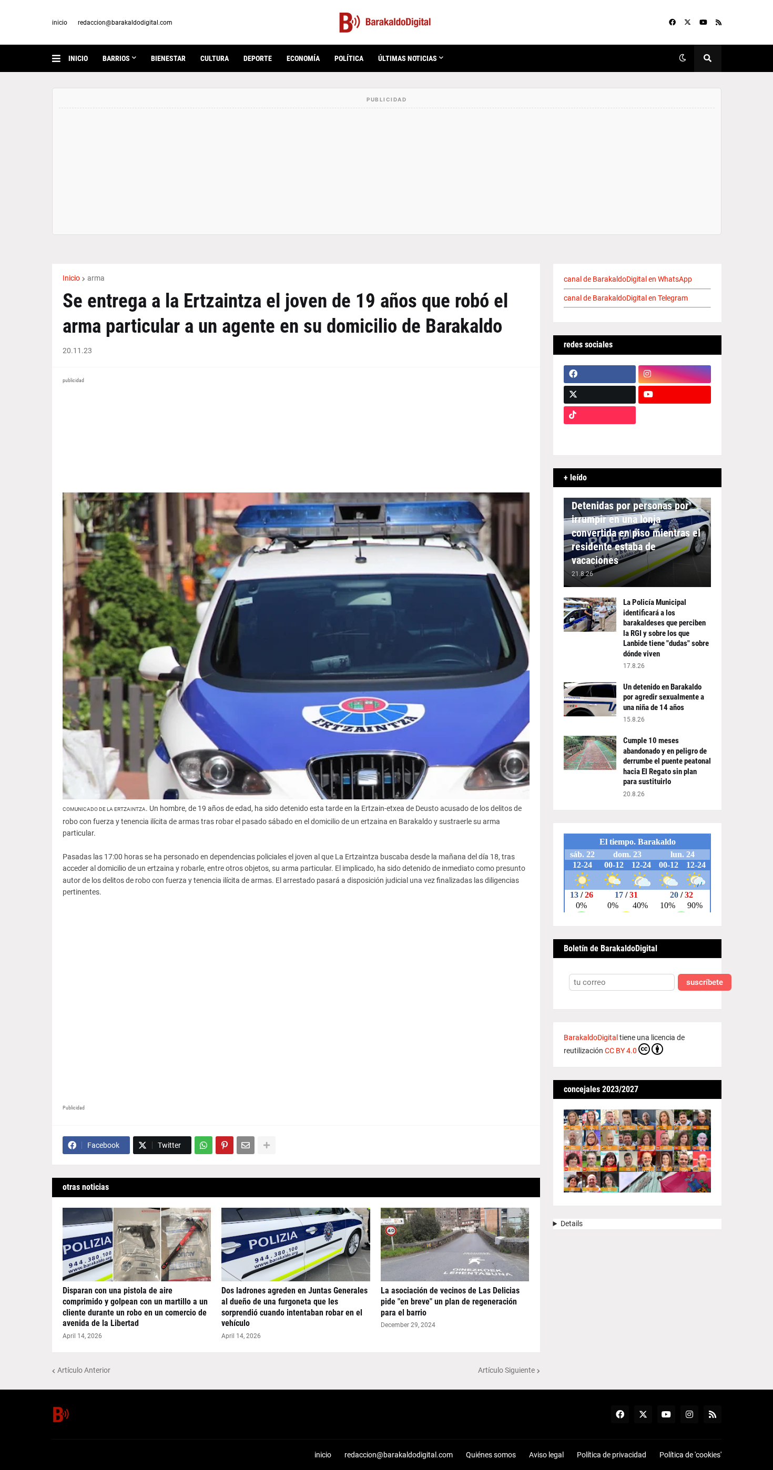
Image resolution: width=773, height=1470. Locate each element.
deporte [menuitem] (257, 58)
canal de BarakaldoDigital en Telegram (626, 298)
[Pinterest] (224, 1145)
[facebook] (672, 22)
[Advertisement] (296, 996)
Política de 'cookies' (690, 1455)
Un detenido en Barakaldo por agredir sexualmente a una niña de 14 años (663, 697)
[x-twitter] (687, 22)
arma (96, 278)
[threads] (674, 436)
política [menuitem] (348, 58)
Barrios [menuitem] (116, 58)
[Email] (246, 1145)
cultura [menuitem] (214, 58)
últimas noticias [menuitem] (407, 58)
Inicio (71, 278)
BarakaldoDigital (591, 1037)
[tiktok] (600, 415)
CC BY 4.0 (621, 1050)
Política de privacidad (611, 1455)
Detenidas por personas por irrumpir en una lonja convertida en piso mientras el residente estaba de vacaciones (636, 533)
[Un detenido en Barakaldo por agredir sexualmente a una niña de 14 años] (590, 699)
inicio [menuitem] (78, 58)
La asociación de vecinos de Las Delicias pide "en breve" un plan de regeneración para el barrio (450, 1302)
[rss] (718, 22)
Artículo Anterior (83, 1370)
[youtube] (703, 22)
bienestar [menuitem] (168, 58)
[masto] (600, 436)
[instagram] (674, 374)
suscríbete (704, 982)
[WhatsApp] (203, 1145)
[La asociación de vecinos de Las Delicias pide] (455, 1244)
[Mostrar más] (267, 1145)
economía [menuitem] (303, 58)
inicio (59, 22)
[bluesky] (674, 415)
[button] (60, 58)
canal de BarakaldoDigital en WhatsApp (628, 279)
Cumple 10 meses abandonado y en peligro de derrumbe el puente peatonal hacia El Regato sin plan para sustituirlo (667, 761)
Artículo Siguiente (506, 1370)
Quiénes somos (491, 1455)
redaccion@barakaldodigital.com (125, 22)
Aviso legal (546, 1455)
